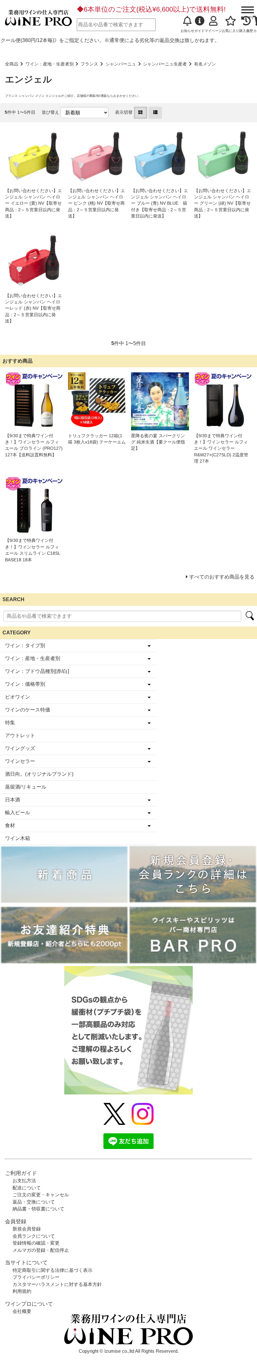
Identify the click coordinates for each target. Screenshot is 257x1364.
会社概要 (22, 1311)
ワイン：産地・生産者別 (49, 64)
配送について (27, 1187)
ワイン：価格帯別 (25, 684)
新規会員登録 (27, 1228)
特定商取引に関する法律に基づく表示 (52, 1270)
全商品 (11, 64)
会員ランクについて (34, 1236)
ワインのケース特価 (27, 709)
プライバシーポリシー (36, 1277)
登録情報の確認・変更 (36, 1243)
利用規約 (22, 1291)
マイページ (213, 31)
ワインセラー (20, 761)
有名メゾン (205, 64)
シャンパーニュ (120, 64)
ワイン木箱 (17, 838)
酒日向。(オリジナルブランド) (39, 774)
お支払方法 (24, 1180)
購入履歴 (246, 31)
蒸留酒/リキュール (25, 787)
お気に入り (230, 31)
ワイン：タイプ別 (25, 645)
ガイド (199, 31)
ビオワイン (17, 697)
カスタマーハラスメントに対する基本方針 (57, 1284)
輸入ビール (17, 812)
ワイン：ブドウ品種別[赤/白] (37, 671)
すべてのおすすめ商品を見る (221, 577)
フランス (89, 64)
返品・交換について (34, 1201)
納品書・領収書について (38, 1208)
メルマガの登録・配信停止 (41, 1250)
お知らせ (187, 31)
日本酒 (12, 799)
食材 (10, 825)
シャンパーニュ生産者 (165, 64)
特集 (10, 722)
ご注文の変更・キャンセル (41, 1194)
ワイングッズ (20, 748)
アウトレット (20, 735)
